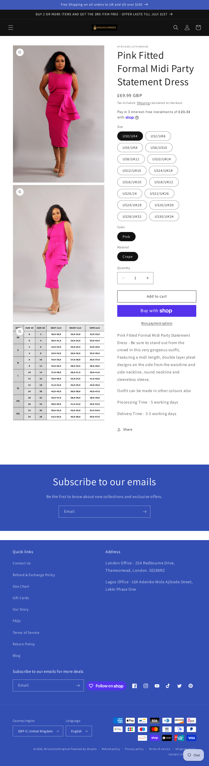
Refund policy (111, 749)
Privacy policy (134, 749)
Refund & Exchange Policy (34, 575)
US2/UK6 (158, 136)
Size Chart (21, 586)
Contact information (182, 754)
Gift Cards (21, 597)
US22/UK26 (159, 193)
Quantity (123, 268)
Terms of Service (26, 632)
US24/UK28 (132, 205)
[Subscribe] (144, 512)
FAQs (17, 620)
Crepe (128, 256)
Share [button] (128, 429)
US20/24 (130, 193)
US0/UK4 (130, 136)
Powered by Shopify (84, 749)
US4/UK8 (130, 147)
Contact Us (22, 563)
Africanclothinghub (57, 749)
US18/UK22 (163, 182)
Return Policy (24, 644)
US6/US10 (159, 147)
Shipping (143, 103)
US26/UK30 (164, 205)
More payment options (157, 323)
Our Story (20, 609)
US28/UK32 (132, 216)
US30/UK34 (164, 216)
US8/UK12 (131, 159)
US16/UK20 (132, 182)
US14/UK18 (163, 170)
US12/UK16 (132, 170)
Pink (126, 236)
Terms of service (159, 749)
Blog (16, 655)
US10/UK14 (161, 159)
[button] (10, 27)
